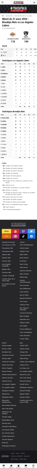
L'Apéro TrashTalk (8, 276)
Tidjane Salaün (24, 322)
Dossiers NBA (6, 261)
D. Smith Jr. (3, 151)
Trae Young (23, 301)
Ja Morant (23, 261)
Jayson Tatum (24, 295)
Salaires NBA (6, 254)
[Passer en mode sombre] (34, 2)
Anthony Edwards (25, 270)
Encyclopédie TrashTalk (6, 265)
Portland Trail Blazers (9, 426)
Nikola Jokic (24, 277)
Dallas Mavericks (7, 365)
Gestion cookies (23, 459)
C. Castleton (4, 93)
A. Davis (3, 70)
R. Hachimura (4, 73)
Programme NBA (7, 248)
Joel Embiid (23, 326)
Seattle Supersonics (8, 436)
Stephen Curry (24, 251)
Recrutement (27, 456)
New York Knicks (7, 408)
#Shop (6, 231)
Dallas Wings (24, 358)
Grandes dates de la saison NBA (8, 280)
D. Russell (3, 77)
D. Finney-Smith (5, 118)
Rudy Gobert (24, 254)
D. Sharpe (3, 147)
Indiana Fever (24, 365)
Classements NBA (7, 251)
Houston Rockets (7, 378)
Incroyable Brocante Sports (8, 285)
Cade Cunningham (26, 332)
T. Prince (3, 83)
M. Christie (3, 103)
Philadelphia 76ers (8, 420)
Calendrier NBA (9, 16)
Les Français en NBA (8, 245)
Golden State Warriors (9, 374)
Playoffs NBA (6, 258)
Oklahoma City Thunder (7, 412)
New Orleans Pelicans (9, 405)
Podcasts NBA (6, 272)
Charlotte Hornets (8, 355)
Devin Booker (24, 292)
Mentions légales (14, 459)
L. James (3, 67)
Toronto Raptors (7, 439)
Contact (17, 453)
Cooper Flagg (24, 339)
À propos (13, 453)
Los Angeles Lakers (8, 387)
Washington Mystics (26, 387)
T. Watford (3, 137)
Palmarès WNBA (25, 391)
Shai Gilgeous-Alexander (24, 309)
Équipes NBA (6, 269)
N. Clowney (3, 144)
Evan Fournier (24, 285)
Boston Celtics (6, 349)
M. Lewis (3, 87)
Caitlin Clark (24, 345)
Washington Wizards (8, 446)
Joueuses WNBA (25, 397)
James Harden (24, 274)
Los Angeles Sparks (26, 371)
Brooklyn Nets (6, 352)
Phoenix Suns (6, 423)
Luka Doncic (24, 267)
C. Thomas (3, 131)
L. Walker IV (4, 154)
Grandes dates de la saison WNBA (26, 401)
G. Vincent (3, 100)
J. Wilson (3, 141)
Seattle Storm (24, 384)
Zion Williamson (25, 288)
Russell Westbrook (26, 298)
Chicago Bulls (6, 358)
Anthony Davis (24, 305)
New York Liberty (25, 378)
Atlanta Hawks (6, 345)
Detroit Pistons (7, 371)
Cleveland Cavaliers (8, 361)
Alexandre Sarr (25, 319)
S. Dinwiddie (4, 96)
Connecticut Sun (25, 355)
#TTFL (6, 236)
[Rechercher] (2, 2)
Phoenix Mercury (25, 381)
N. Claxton (3, 121)
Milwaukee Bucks (7, 397)
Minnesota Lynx (25, 374)
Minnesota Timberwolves (6, 401)
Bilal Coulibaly (24, 316)
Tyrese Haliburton (26, 329)
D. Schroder (4, 124)
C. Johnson (3, 134)
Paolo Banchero (25, 335)
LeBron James (24, 248)
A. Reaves (3, 80)
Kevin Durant (24, 258)
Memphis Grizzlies (8, 391)
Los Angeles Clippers (9, 384)
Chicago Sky (24, 352)
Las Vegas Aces (24, 368)
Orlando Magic (7, 417)
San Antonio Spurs (8, 433)
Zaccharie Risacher (26, 313)
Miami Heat (6, 394)
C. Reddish (3, 90)
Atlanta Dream (24, 349)
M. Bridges (3, 128)
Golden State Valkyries (27, 361)
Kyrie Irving (24, 264)
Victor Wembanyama (26, 245)
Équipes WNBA (24, 394)
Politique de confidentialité (17, 456)
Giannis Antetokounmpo (25, 281)
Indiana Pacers (7, 381)
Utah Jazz (5, 442)
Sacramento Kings (8, 430)
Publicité (23, 453)
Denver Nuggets (7, 368)
